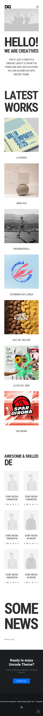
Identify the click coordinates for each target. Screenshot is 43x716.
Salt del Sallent (21, 340)
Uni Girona (21, 431)
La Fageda (21, 157)
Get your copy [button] (21, 681)
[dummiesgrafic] (7, 6)
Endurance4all (21, 248)
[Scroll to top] (38, 711)
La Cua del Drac (21, 385)
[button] (37, 7)
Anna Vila (21, 203)
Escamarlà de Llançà (21, 294)
